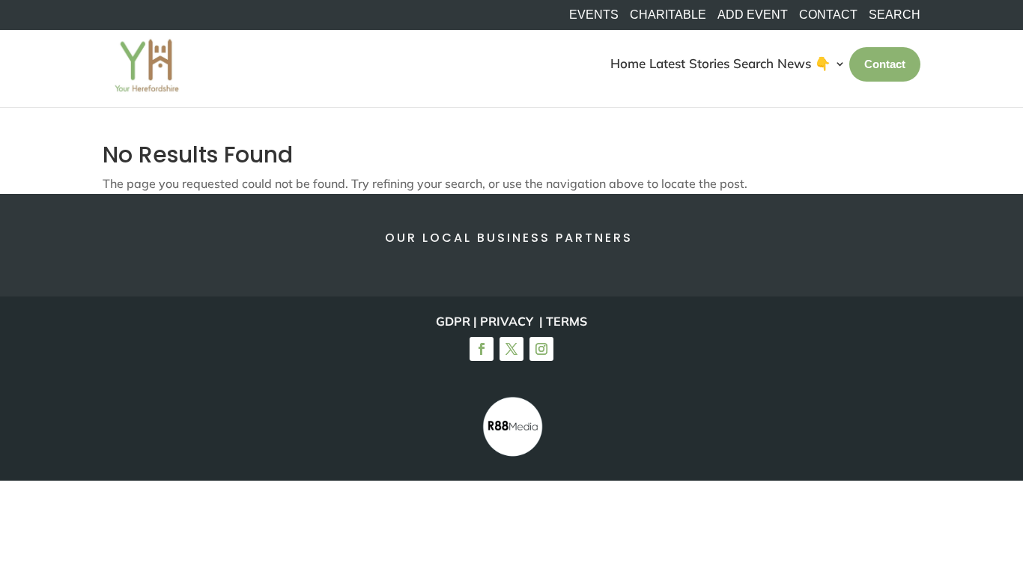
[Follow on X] (511, 349)
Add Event (752, 15)
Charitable (668, 15)
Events (594, 15)
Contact (828, 15)
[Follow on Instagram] (541, 349)
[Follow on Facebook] (482, 349)
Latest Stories (689, 63)
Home (628, 63)
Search (753, 63)
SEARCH (894, 15)
